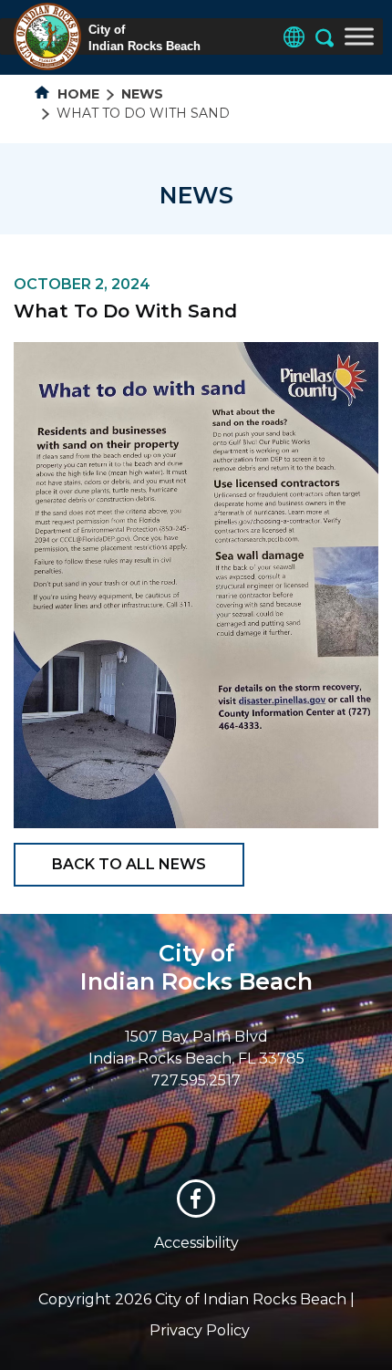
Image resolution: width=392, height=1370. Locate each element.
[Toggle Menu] (359, 36)
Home (76, 94)
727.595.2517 (196, 1080)
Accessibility (196, 1242)
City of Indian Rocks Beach (196, 967)
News (142, 94)
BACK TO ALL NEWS (129, 864)
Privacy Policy (200, 1330)
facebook (196, 1198)
